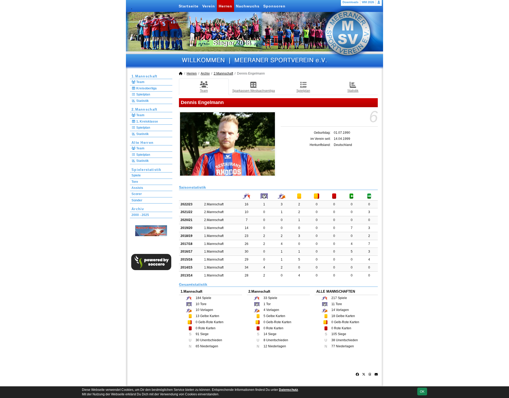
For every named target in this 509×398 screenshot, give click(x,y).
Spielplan (142, 94)
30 (246, 251)
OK (422, 391)
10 (246, 212)
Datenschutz (288, 390)
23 (246, 236)
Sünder (136, 200)
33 (265, 298)
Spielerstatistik (146, 170)
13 (197, 316)
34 (246, 267)
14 (246, 228)
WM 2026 (368, 2)
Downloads (350, 2)
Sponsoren (274, 6)
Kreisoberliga (146, 88)
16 (246, 204)
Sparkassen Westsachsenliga (253, 91)
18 (333, 316)
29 (246, 259)
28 (246, 275)
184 (198, 298)
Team (139, 82)
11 (333, 304)
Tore (134, 182)
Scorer (136, 194)
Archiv (137, 209)
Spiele (136, 175)
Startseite (189, 6)
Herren (225, 6)
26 (246, 244)
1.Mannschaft (144, 76)
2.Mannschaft (144, 109)
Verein (208, 6)
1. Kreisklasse (146, 121)
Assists (137, 188)
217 (334, 298)
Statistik (142, 101)
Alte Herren (142, 143)
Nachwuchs (248, 6)
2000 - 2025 (140, 215)
